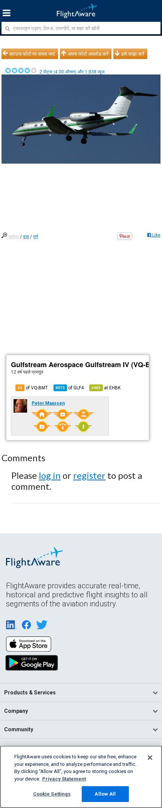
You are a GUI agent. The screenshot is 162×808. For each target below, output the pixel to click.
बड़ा (26, 236)
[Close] (150, 757)
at (106, 387)
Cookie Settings (52, 794)
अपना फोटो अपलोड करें (88, 54)
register (89, 475)
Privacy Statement (64, 779)
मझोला (13, 236)
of (70, 387)
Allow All (105, 794)
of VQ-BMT (33, 387)
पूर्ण (35, 236)
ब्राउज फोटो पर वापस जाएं (32, 54)
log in (50, 475)
